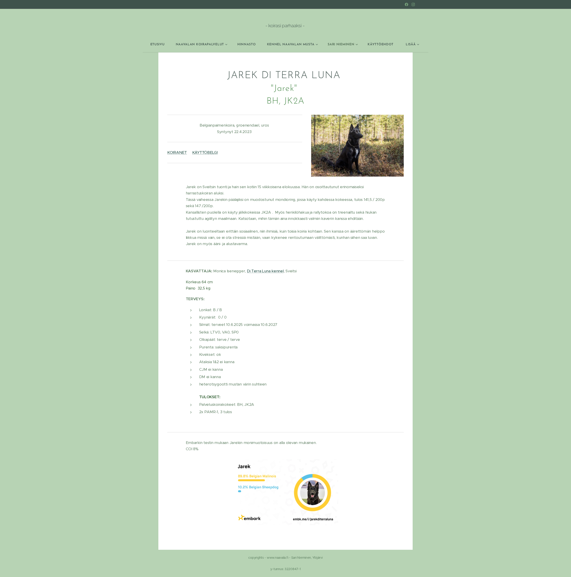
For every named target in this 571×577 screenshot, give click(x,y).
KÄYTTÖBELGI (205, 152)
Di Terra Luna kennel (265, 271)
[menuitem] (160, 44)
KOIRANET (177, 152)
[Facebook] (406, 4)
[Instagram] (413, 4)
